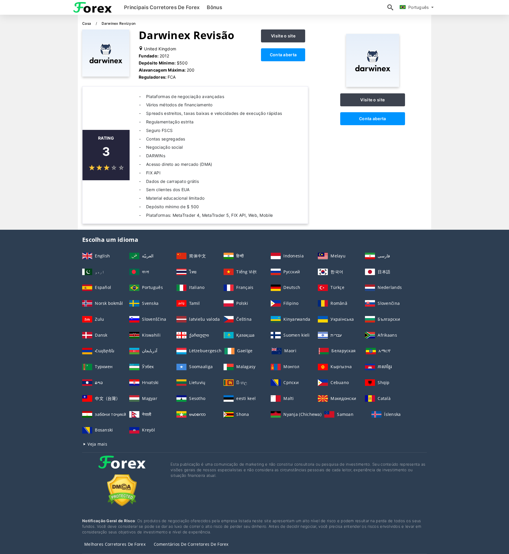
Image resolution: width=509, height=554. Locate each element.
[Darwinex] (372, 85)
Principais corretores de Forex (162, 7)
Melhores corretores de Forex (115, 544)
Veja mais (96, 444)
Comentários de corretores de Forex (191, 544)
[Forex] (122, 467)
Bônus (214, 7)
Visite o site (283, 35)
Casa (87, 23)
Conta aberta (283, 54)
